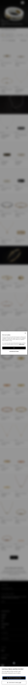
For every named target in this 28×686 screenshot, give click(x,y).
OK (14, 347)
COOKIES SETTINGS (14, 351)
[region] (14, 343)
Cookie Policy (21, 344)
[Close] (14, 663)
